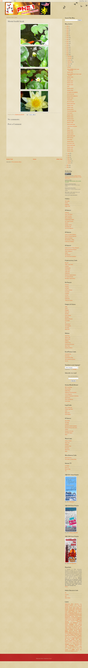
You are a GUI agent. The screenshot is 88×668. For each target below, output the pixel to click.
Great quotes (69, 99)
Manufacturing (79, 629)
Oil (72, 632)
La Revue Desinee (68, 290)
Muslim (76, 631)
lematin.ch (67, 296)
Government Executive (69, 344)
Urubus (68, 128)
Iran (72, 626)
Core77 (66, 308)
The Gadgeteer (68, 325)
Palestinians (76, 634)
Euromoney (67, 355)
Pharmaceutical (68, 635)
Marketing (71, 630)
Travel (71, 646)
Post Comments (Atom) (16, 161)
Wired (66, 434)
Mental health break (71, 103)
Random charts (70, 77)
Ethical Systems (68, 457)
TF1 (66, 470)
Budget (77, 607)
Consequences (72, 610)
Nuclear (66, 632)
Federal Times (68, 342)
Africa (72, 603)
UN (81, 648)
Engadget (67, 310)
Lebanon (71, 629)
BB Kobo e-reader (70, 120)
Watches (66, 651)
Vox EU (66, 361)
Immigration (71, 625)
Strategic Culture (68, 224)
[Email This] (29, 114)
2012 (67, 50)
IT (81, 626)
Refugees (67, 640)
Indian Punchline (68, 216)
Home (34, 159)
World (72, 651)
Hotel (76, 624)
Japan (66, 627)
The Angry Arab (68, 226)
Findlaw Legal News (69, 409)
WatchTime (67, 449)
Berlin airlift (73, 606)
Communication (78, 608)
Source (66, 586)
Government (79, 621)
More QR (69, 78)
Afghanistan (67, 603)
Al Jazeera (67, 465)
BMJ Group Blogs (68, 387)
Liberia (75, 629)
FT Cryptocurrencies (69, 276)
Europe (72, 616)
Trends (73, 646)
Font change (69, 139)
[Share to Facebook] (33, 114)
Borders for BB (70, 122)
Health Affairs (67, 390)
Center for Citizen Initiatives (70, 234)
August (69, 63)
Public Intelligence (68, 251)
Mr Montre (67, 447)
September (69, 61)
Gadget (78, 619)
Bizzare (66, 607)
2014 (67, 47)
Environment (67, 616)
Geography (73, 620)
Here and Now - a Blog (69, 239)
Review (74, 640)
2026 (67, 26)
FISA (70, 617)
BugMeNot (67, 204)
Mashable (67, 317)
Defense (80, 611)
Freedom (70, 619)
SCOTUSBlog (67, 414)
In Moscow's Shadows (69, 241)
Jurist (66, 410)
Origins (68, 634)
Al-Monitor (67, 212)
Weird (69, 651)
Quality (68, 639)
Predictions (79, 636)
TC (65, 322)
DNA (78, 612)
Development (70, 612)
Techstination (67, 324)
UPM (70, 649)
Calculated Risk (68, 354)
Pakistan (72, 634)
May (68, 155)
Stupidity (67, 644)
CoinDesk (67, 266)
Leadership (67, 629)
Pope (66, 636)
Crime (66, 611)
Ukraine (78, 648)
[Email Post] (27, 114)
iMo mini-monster (70, 101)
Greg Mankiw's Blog (69, 357)
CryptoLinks (67, 273)
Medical (80, 630)
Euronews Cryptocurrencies (70, 275)
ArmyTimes (67, 335)
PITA (68, 86)
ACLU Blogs (67, 420)
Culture (73, 611)
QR (65, 639)
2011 (67, 52)
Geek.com (67, 311)
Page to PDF (67, 206)
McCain (75, 630)
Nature (80, 631)
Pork (68, 636)
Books (74, 607)
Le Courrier (67, 291)
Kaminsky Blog (68, 446)
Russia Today (67, 469)
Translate (74, 369)
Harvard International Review (70, 249)
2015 (67, 45)
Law (81, 627)
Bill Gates (76, 606)
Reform (80, 639)
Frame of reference (77, 617)
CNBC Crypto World (69, 264)
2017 (67, 41)
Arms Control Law (68, 407)
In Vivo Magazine (68, 394)
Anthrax (75, 605)
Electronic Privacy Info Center (71, 427)
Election (66, 615)
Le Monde (67, 293)
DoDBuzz (67, 340)
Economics (72, 614)
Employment (71, 615)
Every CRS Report (68, 214)
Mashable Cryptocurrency (70, 278)
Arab (78, 605)
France (66, 619)
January (69, 162)
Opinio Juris (67, 412)
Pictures (73, 635)
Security (77, 641)
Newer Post (9, 159)
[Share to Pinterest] (35, 114)
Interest (66, 626)
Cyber (76, 611)
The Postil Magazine (69, 228)
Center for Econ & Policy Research (72, 247)
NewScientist (67, 397)
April (68, 157)
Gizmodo (67, 313)
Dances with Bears (68, 238)
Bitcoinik (66, 262)
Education (77, 614)
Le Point (66, 295)
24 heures (67, 284)
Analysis (71, 605)
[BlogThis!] (31, 114)
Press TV (67, 467)
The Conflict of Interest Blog (70, 459)
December (69, 56)
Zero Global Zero (72, 563)
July (68, 65)
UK (75, 648)
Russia (66, 641)
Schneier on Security (69, 431)
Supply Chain (71, 644)
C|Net (66, 306)
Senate (80, 641)
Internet (69, 626)
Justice (69, 627)
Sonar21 (66, 223)
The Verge (67, 327)
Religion (70, 640)
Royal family (79, 640)
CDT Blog (67, 422)
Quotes (73, 639)
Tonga (81, 645)
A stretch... (69, 67)
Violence (77, 649)
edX (66, 596)
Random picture (70, 88)
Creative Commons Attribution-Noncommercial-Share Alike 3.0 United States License (73, 177)
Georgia (76, 620)
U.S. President (68, 648)
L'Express (67, 286)
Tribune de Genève (69, 300)
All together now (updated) (72, 92)
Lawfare (66, 429)
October (69, 60)
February (69, 161)
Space (74, 643)
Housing (80, 624)
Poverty (71, 636)
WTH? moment (70, 137)
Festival (80, 616)
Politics (80, 635)
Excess (76, 616)
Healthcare (75, 622)
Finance (67, 617)
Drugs (66, 614)
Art (81, 605)
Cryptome (67, 424)
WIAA (66, 451)
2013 (67, 49)
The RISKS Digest (68, 432)
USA (73, 649)
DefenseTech (67, 339)
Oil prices (76, 632)
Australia (66, 606)
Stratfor (66, 253)
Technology (71, 645)
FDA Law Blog (68, 389)
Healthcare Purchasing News (70, 392)
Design (66, 612)
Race (77, 639)
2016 (67, 43)
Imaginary (67, 625)
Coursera (67, 594)
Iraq (74, 626)
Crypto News (67, 269)
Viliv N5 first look (70, 94)
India (81, 625)
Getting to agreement (73, 532)
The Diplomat (67, 254)
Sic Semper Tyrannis (69, 221)
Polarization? (71, 501)
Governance (73, 621)
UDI (73, 648)
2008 (67, 167)
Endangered (76, 615)
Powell (75, 636)
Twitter (80, 646)
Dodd (81, 612)
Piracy (77, 635)
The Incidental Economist (70, 359)
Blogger (50, 658)
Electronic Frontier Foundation (71, 425)
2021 (67, 33)
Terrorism (77, 645)
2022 (67, 31)
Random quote (70, 80)
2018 (67, 39)
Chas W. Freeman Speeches (70, 236)
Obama (70, 632)
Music (74, 631)
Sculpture (73, 641)
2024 (67, 28)
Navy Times (67, 346)
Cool (76, 610)
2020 (67, 35)
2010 (67, 54)
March (68, 159)
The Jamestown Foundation (70, 256)
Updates (66, 649)
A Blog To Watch (68, 440)
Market (66, 630)
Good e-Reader (68, 315)
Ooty (65, 634)
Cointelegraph (67, 268)
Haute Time (67, 442)
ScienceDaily (67, 401)
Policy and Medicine (69, 399)
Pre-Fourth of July (70, 143)
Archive (66, 202)
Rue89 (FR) (67, 298)
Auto (69, 606)
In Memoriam (76, 625)
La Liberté (67, 288)
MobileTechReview (68, 318)
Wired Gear (67, 329)
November (69, 58)
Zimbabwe (76, 651)
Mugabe (70, 631)
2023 (67, 30)
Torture (66, 646)
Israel (79, 626)
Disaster (75, 612)
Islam (77, 626)
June (68, 153)
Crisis (69, 611)
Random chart (70, 72)
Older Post (59, 159)
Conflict (66, 610)
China (74, 608)
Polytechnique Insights (69, 219)
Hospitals (71, 624)
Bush (81, 607)
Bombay (70, 607)
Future (73, 619)
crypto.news (67, 271)
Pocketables (67, 320)
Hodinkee (67, 444)
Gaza (69, 620)
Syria (81, 644)
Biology (80, 606)
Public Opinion (75, 638)
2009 (67, 165)
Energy (80, 615)
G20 (75, 619)
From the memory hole (71, 111)
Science (69, 641)
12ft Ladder (67, 201)
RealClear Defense (68, 347)
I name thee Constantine (72, 126)
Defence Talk (67, 337)
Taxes (66, 645)
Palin (81, 634)
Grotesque (67, 622)
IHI (65, 592)
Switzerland (76, 644)
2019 (67, 37)
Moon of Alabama (68, 217)
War (81, 649)
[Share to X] (32, 114)
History (66, 624)
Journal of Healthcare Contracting (71, 395)
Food (72, 617)
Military (66, 631)
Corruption (80, 610)
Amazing (66, 605)
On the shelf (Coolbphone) (72, 96)
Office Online (67, 597)
